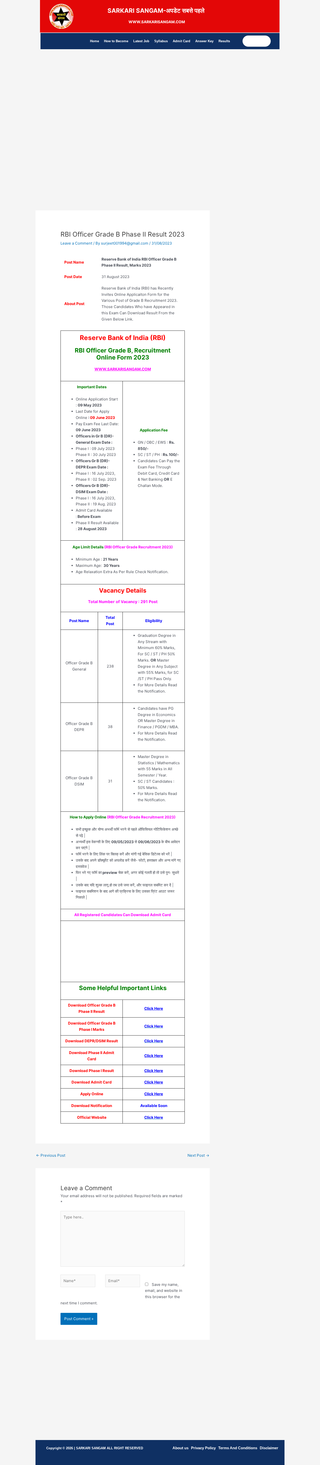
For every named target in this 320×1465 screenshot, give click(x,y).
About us (180, 1448)
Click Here (153, 1008)
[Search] (266, 41)
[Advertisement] (123, 101)
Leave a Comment (76, 243)
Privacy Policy (203, 1448)
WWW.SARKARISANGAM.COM (122, 369)
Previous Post (50, 1155)
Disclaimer (269, 1448)
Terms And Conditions (237, 1448)
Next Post (198, 1155)
